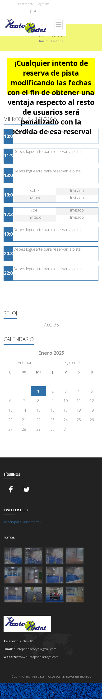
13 (10, 410)
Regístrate (43, 4)
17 (66, 410)
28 (24, 429)
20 (10, 419)
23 (52, 419)
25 (79, 419)
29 (38, 429)
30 (52, 429)
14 (24, 410)
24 (66, 419)
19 (92, 410)
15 (38, 410)
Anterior (25, 362)
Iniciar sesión (25, 4)
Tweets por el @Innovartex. (23, 522)
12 (92, 400)
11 (79, 400)
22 (38, 419)
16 (52, 410)
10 (66, 400)
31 (66, 429)
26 (92, 419)
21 (24, 419)
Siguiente (72, 362)
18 (79, 410)
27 (10, 429)
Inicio (43, 41)
